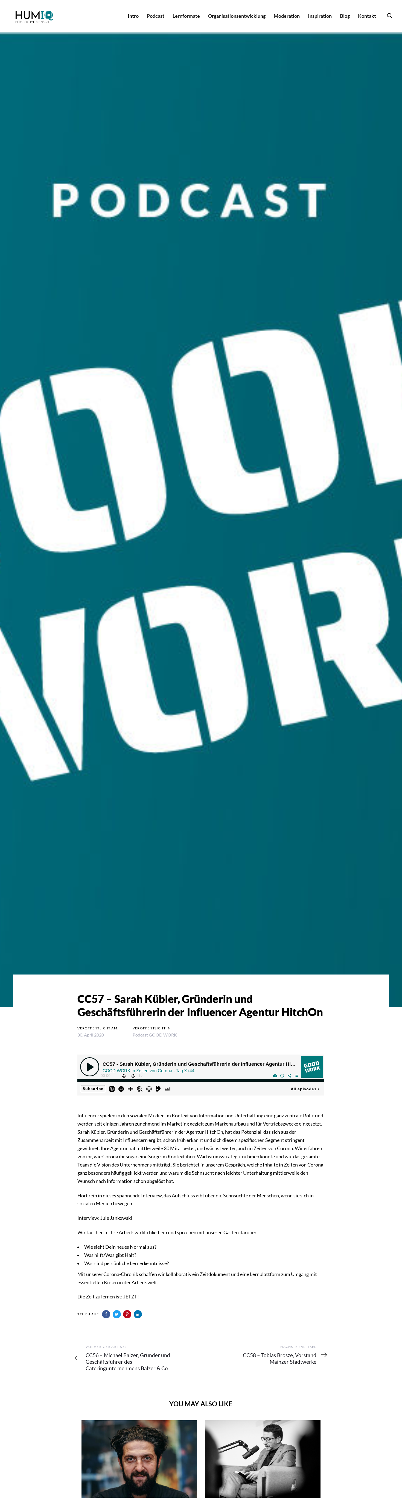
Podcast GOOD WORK (155, 1034)
